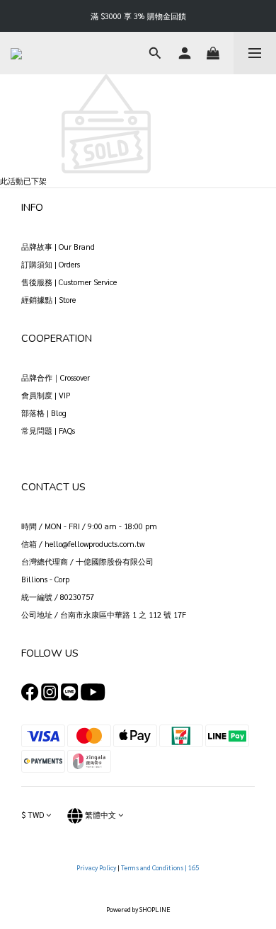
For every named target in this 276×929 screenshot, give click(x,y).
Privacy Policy (96, 867)
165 (194, 867)
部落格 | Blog (44, 413)
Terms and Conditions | (154, 867)
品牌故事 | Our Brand (58, 246)
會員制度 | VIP (46, 395)
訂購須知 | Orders (50, 264)
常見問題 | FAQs (48, 430)
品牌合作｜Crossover (55, 377)
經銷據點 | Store (48, 299)
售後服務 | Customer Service (69, 282)
